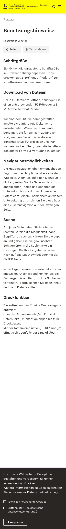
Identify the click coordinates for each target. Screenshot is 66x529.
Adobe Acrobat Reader (24, 109)
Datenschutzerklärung (42, 492)
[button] (12, 49)
